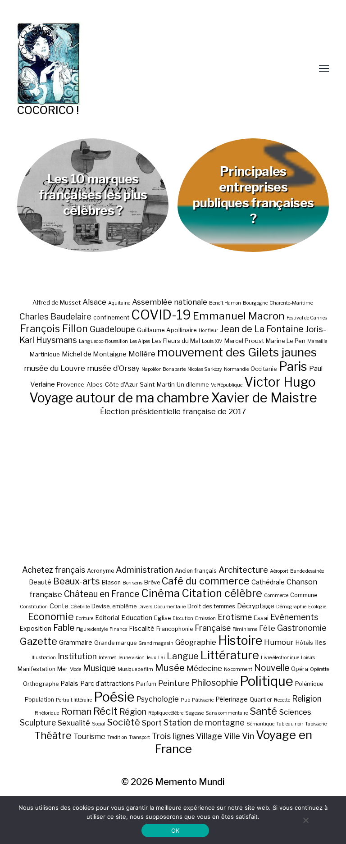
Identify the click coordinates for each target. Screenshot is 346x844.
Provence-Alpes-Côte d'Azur (97, 384)
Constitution (34, 607)
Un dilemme (193, 384)
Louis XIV (212, 341)
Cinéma (160, 593)
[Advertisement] (173, 490)
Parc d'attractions (107, 683)
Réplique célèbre (165, 713)
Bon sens (132, 583)
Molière (141, 353)
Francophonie (174, 628)
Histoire (240, 640)
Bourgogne (255, 303)
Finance (118, 629)
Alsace (94, 301)
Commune (303, 595)
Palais (69, 683)
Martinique (45, 354)
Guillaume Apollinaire (167, 329)
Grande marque (115, 642)
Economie (51, 616)
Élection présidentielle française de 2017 (173, 411)
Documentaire (170, 607)
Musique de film (135, 669)
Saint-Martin (157, 384)
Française (213, 628)
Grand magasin (155, 643)
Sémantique (260, 724)
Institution (77, 656)
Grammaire (75, 642)
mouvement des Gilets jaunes (237, 352)
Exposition (35, 628)
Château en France (101, 594)
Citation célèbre (222, 593)
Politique (266, 681)
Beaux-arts (76, 581)
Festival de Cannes (307, 318)
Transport (139, 737)
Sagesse (194, 713)
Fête (267, 628)
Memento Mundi (190, 781)
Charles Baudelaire (55, 316)
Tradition (117, 737)
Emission (205, 618)
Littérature (229, 655)
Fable (63, 627)
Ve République (226, 385)
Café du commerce (206, 581)
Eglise (162, 618)
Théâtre (53, 735)
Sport (152, 722)
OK (175, 830)
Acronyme (100, 570)
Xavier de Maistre (264, 398)
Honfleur (208, 330)
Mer (62, 669)
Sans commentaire (226, 713)
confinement (111, 317)
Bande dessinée (307, 571)
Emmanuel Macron (239, 316)
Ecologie (317, 607)
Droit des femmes (211, 606)
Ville (232, 736)
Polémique (309, 683)
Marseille (317, 341)
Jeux (151, 658)
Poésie (114, 697)
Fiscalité (142, 628)
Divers (145, 607)
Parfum (146, 683)
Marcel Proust (244, 340)
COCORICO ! (48, 110)
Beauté (40, 582)
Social (98, 724)
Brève (152, 582)
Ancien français (196, 570)
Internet (107, 658)
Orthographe (41, 683)
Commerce (276, 595)
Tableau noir (289, 724)
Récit (105, 711)
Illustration (44, 658)
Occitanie (263, 368)
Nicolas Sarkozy (204, 369)
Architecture (243, 570)
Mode (75, 669)
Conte (59, 606)
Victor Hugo (280, 382)
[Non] (305, 820)
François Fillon (54, 328)
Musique (99, 668)
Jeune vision (131, 658)
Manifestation (36, 669)
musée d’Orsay (113, 368)
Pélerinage (231, 699)
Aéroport (279, 571)
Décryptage (255, 606)
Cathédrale (268, 582)
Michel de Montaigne (94, 354)
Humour (279, 642)
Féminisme (244, 629)
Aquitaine (119, 303)
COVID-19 (161, 315)
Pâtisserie (203, 700)
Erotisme (235, 617)
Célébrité (80, 607)
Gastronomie (302, 628)
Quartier (261, 699)
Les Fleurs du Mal (176, 340)
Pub (185, 700)
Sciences (295, 711)
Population (39, 699)
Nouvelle (271, 667)
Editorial (107, 617)
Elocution (183, 618)
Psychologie (158, 698)
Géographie (195, 642)
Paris (293, 366)
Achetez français (53, 570)
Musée (170, 667)
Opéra (299, 669)
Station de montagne (204, 722)
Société (123, 722)
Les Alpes (140, 341)
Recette (282, 700)
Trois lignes (173, 736)
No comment (238, 669)
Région (132, 711)
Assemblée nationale (169, 301)
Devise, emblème (114, 606)
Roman (76, 711)
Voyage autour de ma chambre (119, 398)
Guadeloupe (112, 329)
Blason (111, 582)
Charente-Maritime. (291, 303)
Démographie (291, 607)
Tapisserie (316, 724)
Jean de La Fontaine (262, 329)
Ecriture (84, 618)
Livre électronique (280, 658)
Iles (320, 642)
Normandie (236, 369)
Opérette (319, 669)
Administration (144, 570)
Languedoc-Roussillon (103, 341)
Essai (261, 618)
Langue (183, 656)
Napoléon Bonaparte (163, 369)
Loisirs (308, 658)
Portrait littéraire (74, 700)
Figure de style (92, 629)
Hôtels (304, 642)
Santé (263, 711)
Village (209, 736)
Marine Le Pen (285, 340)
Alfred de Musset (56, 302)
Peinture (174, 683)
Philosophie (214, 682)
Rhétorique (47, 713)
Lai (161, 658)
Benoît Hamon (225, 303)
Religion (307, 698)
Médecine (204, 668)
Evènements (294, 617)
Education (136, 617)
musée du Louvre (54, 368)
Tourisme (89, 736)
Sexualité (74, 722)
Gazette (38, 641)
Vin (248, 736)
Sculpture (38, 722)
